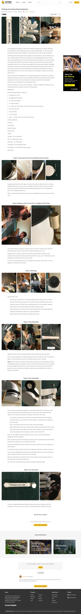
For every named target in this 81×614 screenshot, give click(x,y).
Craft (31, 600)
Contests (24, 2)
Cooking (40, 595)
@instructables (72, 595)
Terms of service (20, 611)
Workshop (32, 596)
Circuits (32, 595)
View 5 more (51, 348)
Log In (70, 2)
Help (53, 598)
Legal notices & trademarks (69, 611)
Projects (18, 2)
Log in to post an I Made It (40, 525)
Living (39, 596)
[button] (60, 14)
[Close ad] (80, 56)
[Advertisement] (72, 73)
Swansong (24, 576)
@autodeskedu (72, 597)
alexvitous (5, 11)
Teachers (30, 2)
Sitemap (54, 600)
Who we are (54, 602)
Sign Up (77, 2)
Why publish (55, 595)
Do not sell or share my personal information (52, 611)
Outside (10, 11)
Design (32, 598)
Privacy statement (29, 611)
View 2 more (51, 404)
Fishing (15, 11)
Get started (54, 596)
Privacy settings (37, 611)
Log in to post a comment (40, 586)
